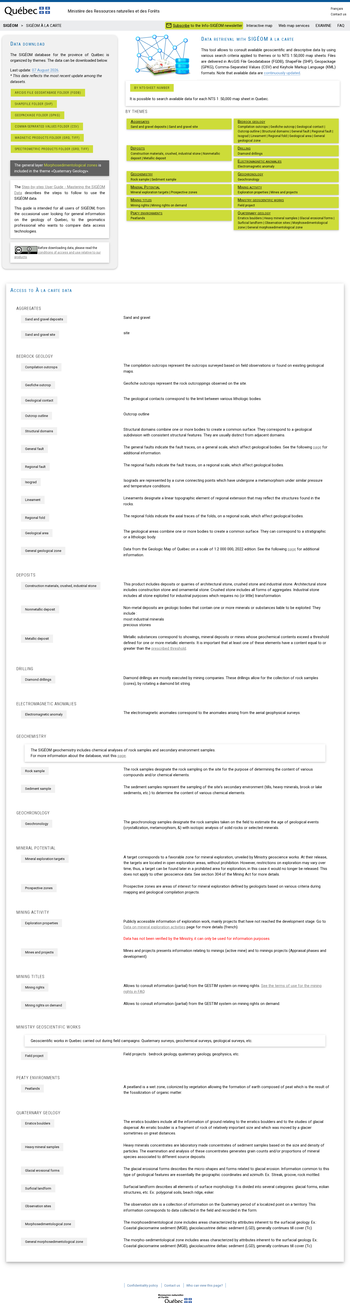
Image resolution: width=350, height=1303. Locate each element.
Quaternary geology (254, 213)
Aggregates (140, 121)
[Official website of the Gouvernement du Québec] (27, 16)
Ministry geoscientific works (261, 200)
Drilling (244, 148)
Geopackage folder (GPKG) (37, 115)
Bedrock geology (251, 121)
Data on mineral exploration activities (154, 927)
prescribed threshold (168, 648)
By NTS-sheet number (152, 88)
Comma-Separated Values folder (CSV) (47, 126)
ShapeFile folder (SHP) (34, 104)
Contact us (338, 14)
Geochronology (250, 174)
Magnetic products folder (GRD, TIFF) (47, 138)
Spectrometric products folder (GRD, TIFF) (52, 149)
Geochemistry (142, 174)
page (317, 447)
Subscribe (181, 25)
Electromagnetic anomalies (260, 161)
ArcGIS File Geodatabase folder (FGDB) (48, 92)
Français (337, 8)
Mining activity (250, 187)
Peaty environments (146, 213)
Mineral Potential (145, 187)
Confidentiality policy (142, 1285)
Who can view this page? (204, 1285)
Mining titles (141, 200)
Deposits (138, 148)
